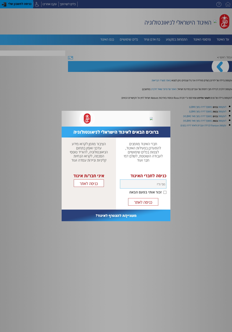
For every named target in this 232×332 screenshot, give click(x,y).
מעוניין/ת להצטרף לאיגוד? (116, 215)
